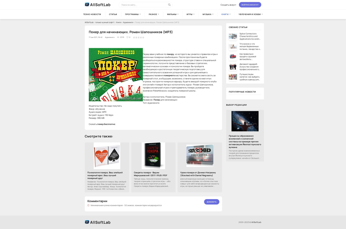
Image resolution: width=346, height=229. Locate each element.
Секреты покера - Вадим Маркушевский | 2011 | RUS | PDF (150, 174)
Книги (118, 22)
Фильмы (172, 14)
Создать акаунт (228, 4)
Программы (132, 14)
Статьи (113, 14)
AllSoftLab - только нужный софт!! (99, 22)
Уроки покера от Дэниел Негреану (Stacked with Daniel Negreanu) (198, 174)
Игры (189, 14)
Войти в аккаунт (250, 5)
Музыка (207, 14)
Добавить (212, 202)
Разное (153, 14)
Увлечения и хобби (250, 14)
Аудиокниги (128, 22)
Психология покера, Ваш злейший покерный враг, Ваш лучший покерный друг (105, 175)
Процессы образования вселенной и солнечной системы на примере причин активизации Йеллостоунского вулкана (245, 141)
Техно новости (92, 14)
